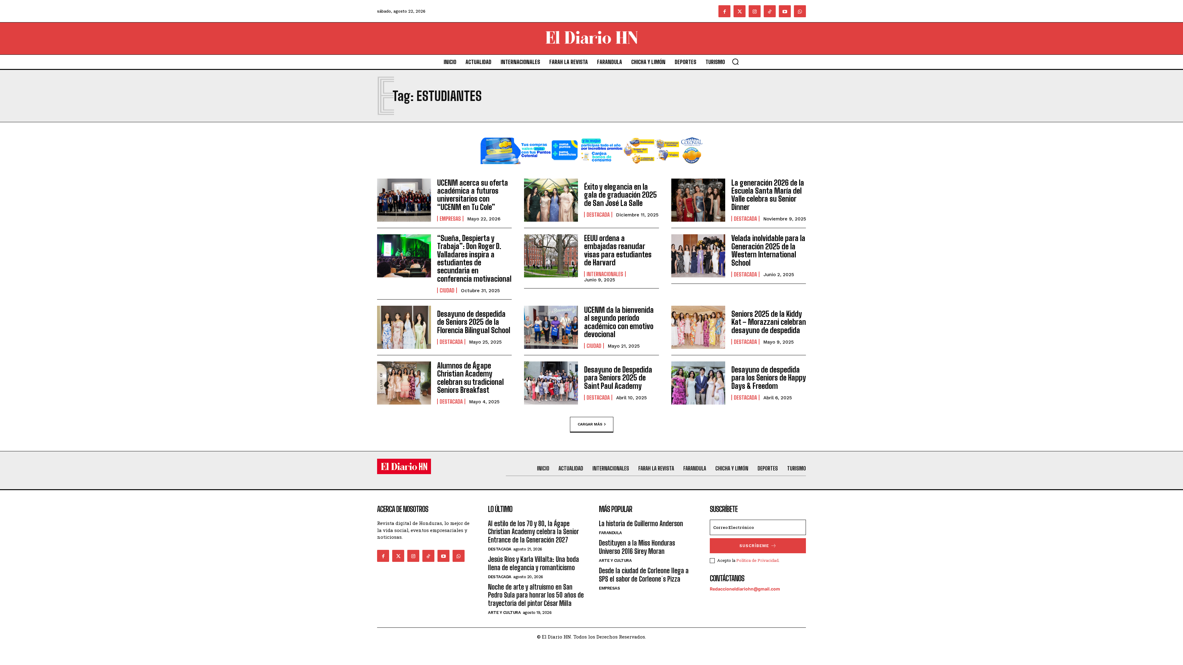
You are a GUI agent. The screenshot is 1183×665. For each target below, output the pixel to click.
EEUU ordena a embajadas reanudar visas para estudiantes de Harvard (618, 250)
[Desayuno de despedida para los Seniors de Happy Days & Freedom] (698, 383)
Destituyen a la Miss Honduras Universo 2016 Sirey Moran (637, 547)
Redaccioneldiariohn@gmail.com (745, 588)
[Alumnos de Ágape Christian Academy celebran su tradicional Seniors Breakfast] (404, 383)
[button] (735, 61)
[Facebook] (724, 11)
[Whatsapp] (800, 11)
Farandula (610, 532)
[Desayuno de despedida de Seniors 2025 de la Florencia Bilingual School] (404, 327)
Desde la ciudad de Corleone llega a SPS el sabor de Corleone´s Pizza (644, 574)
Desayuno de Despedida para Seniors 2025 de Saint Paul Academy (618, 377)
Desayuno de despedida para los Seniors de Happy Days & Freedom (768, 377)
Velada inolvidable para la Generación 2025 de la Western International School (768, 250)
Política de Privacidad (757, 560)
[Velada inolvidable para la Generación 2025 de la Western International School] (698, 255)
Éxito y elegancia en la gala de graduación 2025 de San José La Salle (620, 195)
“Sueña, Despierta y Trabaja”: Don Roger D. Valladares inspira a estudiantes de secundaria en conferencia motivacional (474, 258)
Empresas (450, 218)
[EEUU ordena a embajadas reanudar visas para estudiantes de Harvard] (551, 255)
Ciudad (447, 290)
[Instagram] (755, 11)
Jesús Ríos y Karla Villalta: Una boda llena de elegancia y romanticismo (533, 563)
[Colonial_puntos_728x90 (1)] (591, 169)
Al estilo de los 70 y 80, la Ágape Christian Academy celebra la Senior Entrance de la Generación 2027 (533, 531)
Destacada (598, 214)
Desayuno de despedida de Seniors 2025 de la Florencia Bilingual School (473, 322)
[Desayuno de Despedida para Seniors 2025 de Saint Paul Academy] (551, 383)
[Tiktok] (770, 11)
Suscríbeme (754, 545)
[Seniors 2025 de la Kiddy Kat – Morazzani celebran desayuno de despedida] (698, 327)
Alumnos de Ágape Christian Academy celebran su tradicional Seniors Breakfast (470, 377)
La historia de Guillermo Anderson (641, 523)
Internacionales (605, 274)
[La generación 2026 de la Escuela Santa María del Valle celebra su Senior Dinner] (698, 200)
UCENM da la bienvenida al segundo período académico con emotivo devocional (619, 322)
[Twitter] (740, 11)
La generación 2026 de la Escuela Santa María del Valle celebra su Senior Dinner (767, 195)
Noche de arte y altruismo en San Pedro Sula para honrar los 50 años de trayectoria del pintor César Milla (536, 595)
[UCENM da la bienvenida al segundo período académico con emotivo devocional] (551, 327)
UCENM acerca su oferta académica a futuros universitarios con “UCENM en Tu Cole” (472, 195)
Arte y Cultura (504, 612)
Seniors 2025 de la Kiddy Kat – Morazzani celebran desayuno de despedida (768, 322)
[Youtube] (785, 11)
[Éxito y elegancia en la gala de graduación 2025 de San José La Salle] (551, 200)
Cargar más (590, 424)
